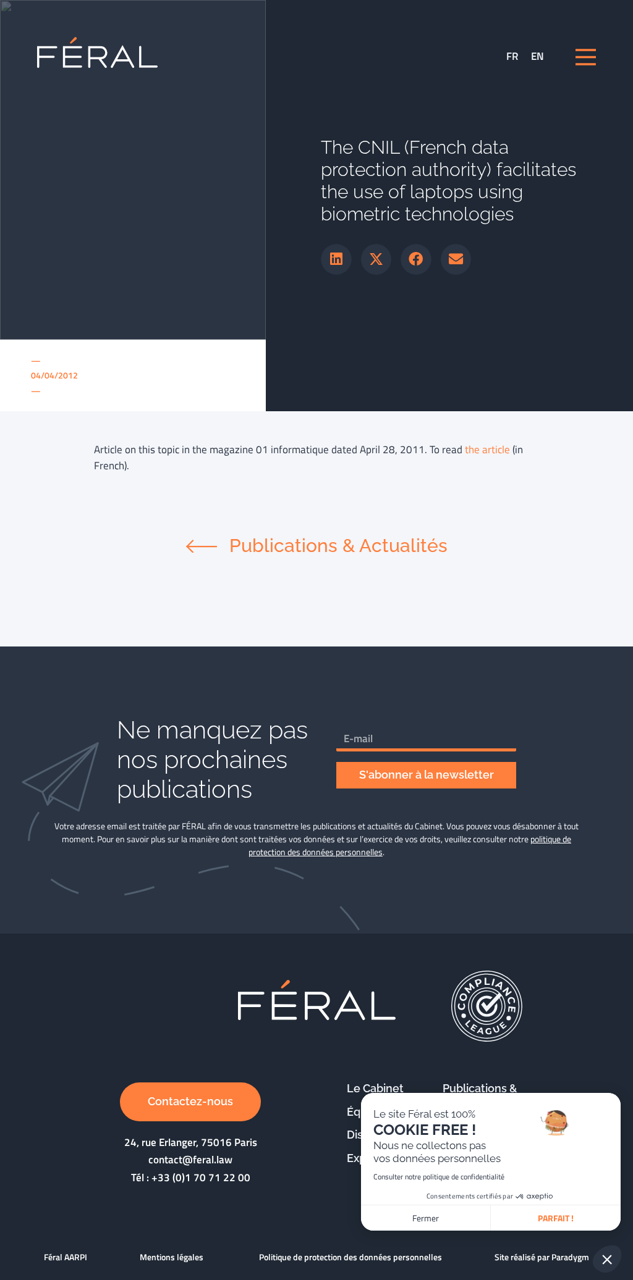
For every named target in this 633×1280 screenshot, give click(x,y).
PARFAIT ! (556, 1217)
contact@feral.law (190, 1160)
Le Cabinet (375, 1088)
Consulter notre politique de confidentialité (438, 1176)
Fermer (425, 1217)
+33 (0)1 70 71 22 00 (200, 1177)
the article (487, 449)
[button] (336, 259)
